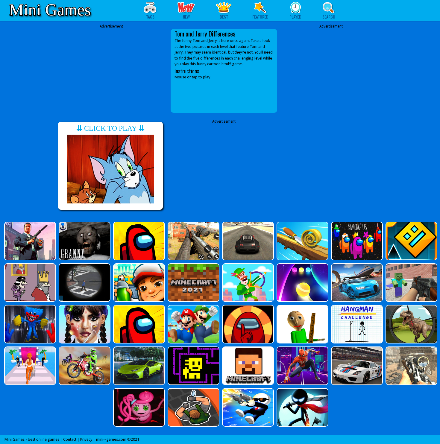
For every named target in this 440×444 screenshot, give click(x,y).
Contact (69, 439)
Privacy (86, 439)
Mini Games (50, 10)
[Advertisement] (111, 66)
